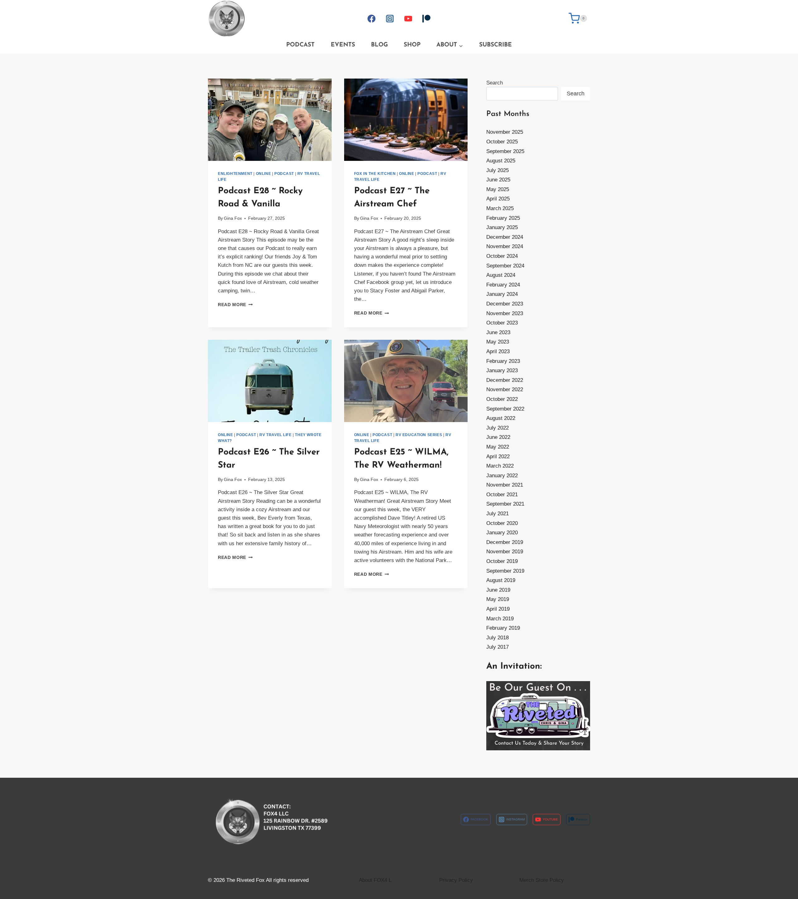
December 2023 (504, 304)
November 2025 (504, 132)
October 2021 (502, 495)
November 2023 (504, 313)
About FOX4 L (375, 880)
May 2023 (497, 342)
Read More (235, 304)
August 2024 (500, 275)
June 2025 (498, 180)
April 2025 (498, 199)
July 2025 (497, 170)
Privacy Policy (456, 880)
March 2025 (500, 208)
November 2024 (504, 246)
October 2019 (502, 561)
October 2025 (502, 142)
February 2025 (503, 218)
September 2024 (505, 266)
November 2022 (504, 389)
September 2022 (505, 409)
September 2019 (505, 571)
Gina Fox (233, 218)
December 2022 (504, 380)
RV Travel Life (275, 435)
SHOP (412, 45)
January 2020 (502, 533)
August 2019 (500, 580)
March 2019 (500, 619)
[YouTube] (408, 18)
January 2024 (502, 294)
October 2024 (502, 256)
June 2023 (498, 332)
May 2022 (497, 447)
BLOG (379, 45)
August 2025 (500, 161)
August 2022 (500, 418)
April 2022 (498, 456)
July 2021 (497, 514)
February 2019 (503, 628)
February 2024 (503, 285)
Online (263, 173)
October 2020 (502, 523)
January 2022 (502, 475)
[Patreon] (426, 18)
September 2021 (505, 504)
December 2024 (504, 237)
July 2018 (497, 638)
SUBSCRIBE (495, 45)
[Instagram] (390, 18)
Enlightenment (235, 173)
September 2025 (505, 151)
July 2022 (497, 428)
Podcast (284, 173)
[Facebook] (372, 18)
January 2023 (502, 370)
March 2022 (500, 466)
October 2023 (502, 323)
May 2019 (497, 599)
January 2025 (502, 227)
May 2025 (497, 189)
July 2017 (497, 647)
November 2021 (504, 485)
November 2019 (504, 552)
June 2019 (498, 590)
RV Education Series (419, 435)
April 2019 (498, 609)
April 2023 (498, 351)
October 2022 (502, 399)
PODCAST (300, 45)
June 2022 (498, 437)
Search (494, 83)
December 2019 (504, 542)
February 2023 (503, 361)
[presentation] (270, 120)
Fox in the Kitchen (375, 173)
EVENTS (343, 45)
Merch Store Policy (541, 880)
